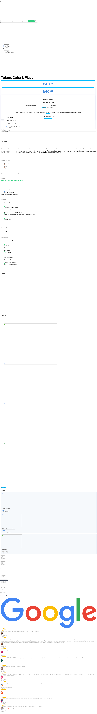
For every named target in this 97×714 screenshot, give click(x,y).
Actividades (3, 575)
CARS (6, 47)
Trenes (2, 574)
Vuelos (2, 570)
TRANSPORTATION (9, 52)
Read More (3, 487)
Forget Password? (50, 107)
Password (54, 105)
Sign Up (48, 113)
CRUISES (6, 50)
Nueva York (3, 553)
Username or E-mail (30, 105)
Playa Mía (4, 549)
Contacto (3, 589)
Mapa (5, 131)
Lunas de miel (3, 581)
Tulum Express (6, 508)
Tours (2, 577)
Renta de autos (4, 573)
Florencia (2, 565)
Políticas (6, 589)
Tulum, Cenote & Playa (8, 529)
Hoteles (2, 571)
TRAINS (6, 51)
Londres (2, 559)
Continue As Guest (48, 118)
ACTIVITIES (7, 46)
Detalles (2, 131)
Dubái (2, 563)
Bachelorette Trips (4, 582)
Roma (2, 556)
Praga (2, 562)
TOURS (6, 48)
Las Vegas (3, 555)
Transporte (3, 578)
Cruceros (2, 576)
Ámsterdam (3, 564)
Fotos (8, 131)
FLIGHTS (6, 45)
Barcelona (3, 558)
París (2, 557)
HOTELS (6, 44)
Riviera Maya (3, 561)
